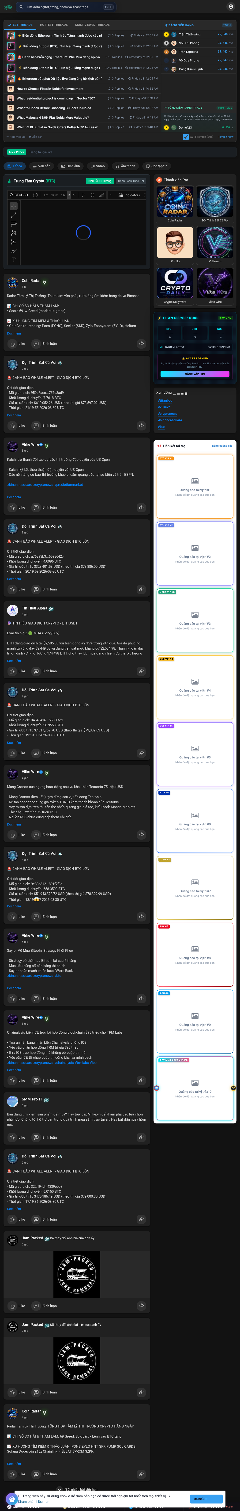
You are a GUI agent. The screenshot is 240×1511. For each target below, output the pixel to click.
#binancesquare (19, 485)
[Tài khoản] (230, 6)
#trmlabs (82, 1063)
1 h (24, 287)
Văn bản (44, 166)
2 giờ (25, 368)
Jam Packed (32, 1238)
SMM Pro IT (32, 1099)
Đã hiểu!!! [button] (200, 1499)
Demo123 (185, 127)
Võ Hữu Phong (189, 43)
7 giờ (25, 1330)
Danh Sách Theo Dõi (131, 181)
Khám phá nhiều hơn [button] (33, 1501)
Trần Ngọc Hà (188, 51)
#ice (93, 1063)
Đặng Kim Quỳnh (191, 69)
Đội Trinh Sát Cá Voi (39, 363)
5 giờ (25, 860)
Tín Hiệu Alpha (34, 608)
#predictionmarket (68, 485)
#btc (57, 976)
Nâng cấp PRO (195, 373)
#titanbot (165, 400)
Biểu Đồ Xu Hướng (100, 181)
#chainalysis (64, 1063)
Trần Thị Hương (190, 34)
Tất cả (17, 166)
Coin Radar (31, 281)
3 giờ (25, 450)
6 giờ (25, 1105)
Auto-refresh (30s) (201, 136)
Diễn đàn (36, 136)
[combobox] (66, 7)
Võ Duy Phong (189, 60)
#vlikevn (164, 407)
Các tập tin (159, 166)
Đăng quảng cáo (222, 445)
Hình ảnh (73, 166)
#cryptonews (43, 485)
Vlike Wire (30, 444)
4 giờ (25, 696)
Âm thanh (127, 166)
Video (100, 166)
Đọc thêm (14, 333)
